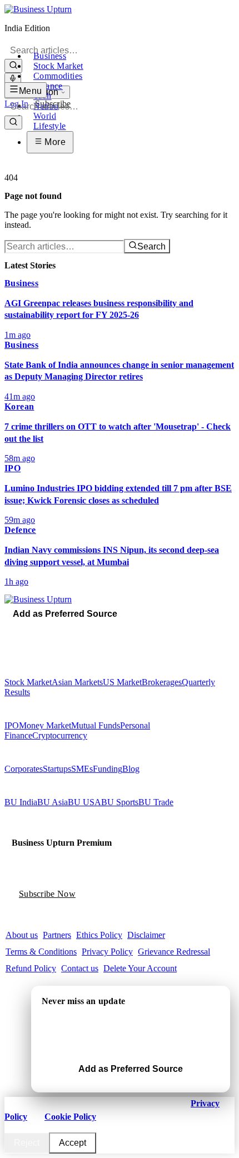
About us (22, 935)
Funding (107, 768)
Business (49, 56)
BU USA (84, 802)
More (54, 142)
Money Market (45, 725)
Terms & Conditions (41, 951)
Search (151, 246)
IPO (11, 725)
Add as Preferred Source (65, 613)
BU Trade (155, 802)
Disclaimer (146, 935)
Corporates (23, 768)
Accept (72, 1142)
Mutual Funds (95, 725)
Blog (131, 768)
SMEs (82, 768)
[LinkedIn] (39, 629)
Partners (57, 935)
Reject (26, 1142)
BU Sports (119, 802)
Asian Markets (77, 682)
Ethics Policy (99, 935)
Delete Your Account (140, 968)
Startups (57, 768)
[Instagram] (24, 629)
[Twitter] (16, 629)
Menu (30, 91)
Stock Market (58, 66)
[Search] (13, 66)
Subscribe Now (47, 894)
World (44, 116)
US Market (122, 682)
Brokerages (162, 682)
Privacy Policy (107, 951)
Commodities (57, 76)
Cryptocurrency (59, 735)
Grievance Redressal (174, 951)
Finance (48, 86)
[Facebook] (8, 629)
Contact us (79, 968)
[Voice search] (12, 79)
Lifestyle (49, 126)
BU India (20, 802)
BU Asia (52, 802)
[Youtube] (32, 629)
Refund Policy (31, 968)
